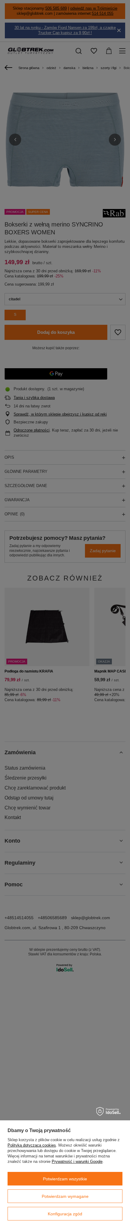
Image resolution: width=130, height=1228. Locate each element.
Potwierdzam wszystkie (65, 1178)
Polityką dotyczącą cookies (32, 1145)
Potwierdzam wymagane (65, 1196)
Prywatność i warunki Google (77, 1161)
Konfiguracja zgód (65, 1213)
